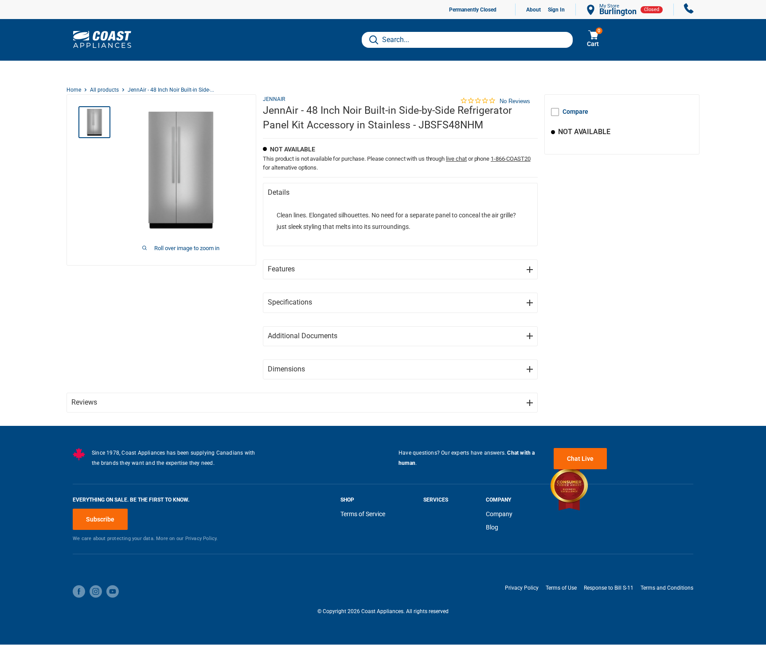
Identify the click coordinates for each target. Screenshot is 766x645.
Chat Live (580, 458)
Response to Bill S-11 (608, 588)
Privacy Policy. (201, 538)
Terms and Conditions (667, 588)
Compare (575, 111)
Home (73, 90)
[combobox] (467, 40)
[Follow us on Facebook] (79, 591)
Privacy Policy (522, 588)
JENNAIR (274, 99)
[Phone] (688, 9)
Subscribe (100, 519)
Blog (492, 527)
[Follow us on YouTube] (112, 591)
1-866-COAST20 (511, 158)
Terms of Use (561, 588)
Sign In (556, 10)
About (533, 10)
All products (104, 90)
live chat (456, 158)
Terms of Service (362, 514)
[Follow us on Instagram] (96, 591)
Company (499, 514)
